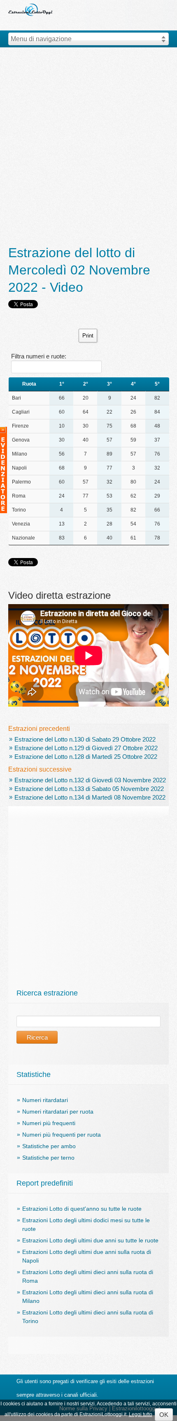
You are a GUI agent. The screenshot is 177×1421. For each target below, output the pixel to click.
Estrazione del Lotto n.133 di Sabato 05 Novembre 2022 (89, 788)
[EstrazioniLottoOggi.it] (31, 3)
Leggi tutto (140, 1414)
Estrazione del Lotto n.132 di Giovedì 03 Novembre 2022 (90, 780)
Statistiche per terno (48, 1157)
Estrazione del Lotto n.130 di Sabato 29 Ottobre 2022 (85, 739)
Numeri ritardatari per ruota (57, 1111)
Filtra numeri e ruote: (38, 356)
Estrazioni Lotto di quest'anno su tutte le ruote (82, 1208)
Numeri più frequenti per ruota (61, 1134)
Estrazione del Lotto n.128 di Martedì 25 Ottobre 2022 (85, 756)
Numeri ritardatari (45, 1100)
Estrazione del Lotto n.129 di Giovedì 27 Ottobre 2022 (86, 747)
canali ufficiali (80, 1395)
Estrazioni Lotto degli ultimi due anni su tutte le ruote (90, 1240)
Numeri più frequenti (48, 1123)
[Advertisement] (88, 146)
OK (163, 1414)
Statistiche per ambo (49, 1146)
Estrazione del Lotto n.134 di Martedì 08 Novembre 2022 (89, 797)
